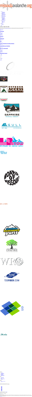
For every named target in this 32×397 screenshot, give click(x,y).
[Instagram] (1, 388)
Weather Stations (3, 17)
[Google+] (1, 390)
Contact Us (2, 379)
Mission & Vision (2, 377)
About (1, 20)
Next (1, 58)
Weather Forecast (2, 375)
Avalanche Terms (3, 19)
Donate (1, 25)
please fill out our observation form (8, 28)
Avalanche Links (2, 373)
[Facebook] (1, 386)
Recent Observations (3, 14)
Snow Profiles (2, 374)
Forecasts (1, 11)
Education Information (4, 16)
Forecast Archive (3, 12)
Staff (2, 22)
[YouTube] (1, 389)
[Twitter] (1, 387)
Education (2, 15)
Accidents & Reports (3, 18)
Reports (2, 21)
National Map (3, 13)
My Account (3, 24)
